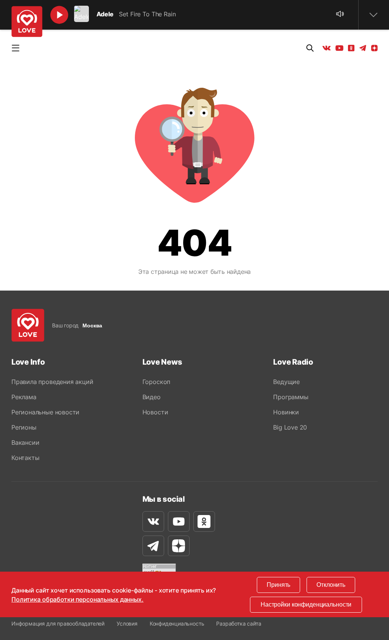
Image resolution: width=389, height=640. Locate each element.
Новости (155, 412)
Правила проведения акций (52, 382)
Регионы (23, 427)
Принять (278, 585)
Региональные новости (45, 412)
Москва (92, 325)
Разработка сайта (238, 623)
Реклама (23, 397)
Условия (127, 623)
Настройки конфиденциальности (306, 604)
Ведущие (286, 382)
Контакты (25, 457)
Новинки (286, 412)
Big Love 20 (290, 427)
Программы (290, 397)
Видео (151, 397)
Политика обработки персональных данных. (77, 599)
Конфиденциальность (177, 623)
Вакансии (25, 442)
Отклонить (330, 585)
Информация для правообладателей (57, 623)
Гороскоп (156, 382)
